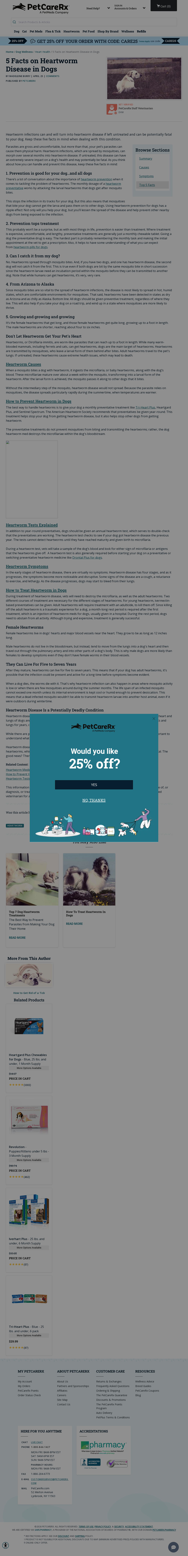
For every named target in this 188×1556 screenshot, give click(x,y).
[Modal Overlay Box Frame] (94, 778)
